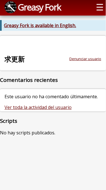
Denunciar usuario (85, 58)
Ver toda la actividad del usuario (38, 107)
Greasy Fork (39, 7)
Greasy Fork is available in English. (40, 25)
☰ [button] (100, 7)
